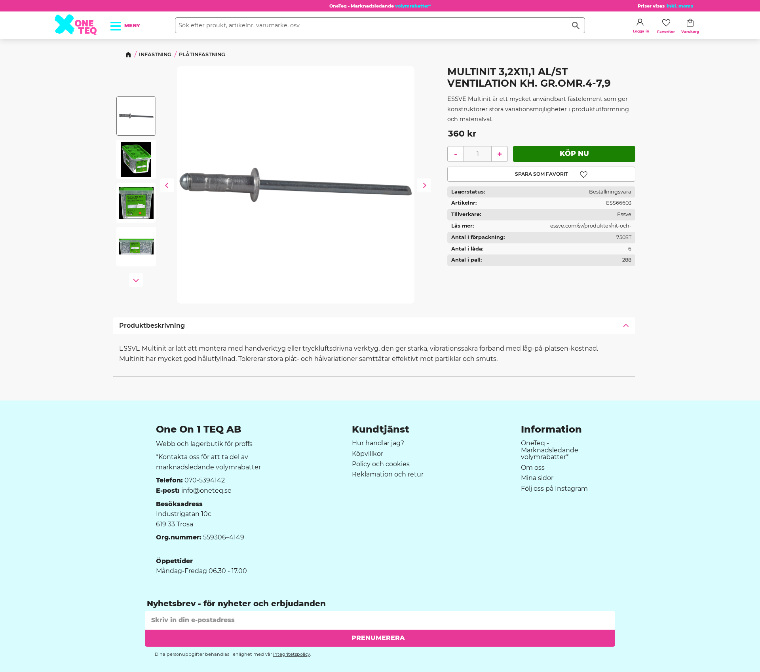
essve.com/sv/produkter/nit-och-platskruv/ (590, 227)
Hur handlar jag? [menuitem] (378, 443)
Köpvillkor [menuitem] (367, 453)
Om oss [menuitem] (533, 467)
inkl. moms (680, 6)
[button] (119, 23)
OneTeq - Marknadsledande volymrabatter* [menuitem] (549, 450)
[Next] (424, 186)
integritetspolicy (291, 654)
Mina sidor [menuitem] (537, 478)
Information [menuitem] (551, 429)
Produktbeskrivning (152, 325)
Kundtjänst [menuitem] (380, 429)
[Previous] (167, 186)
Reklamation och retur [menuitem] (388, 474)
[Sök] (576, 25)
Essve (624, 214)
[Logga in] (640, 22)
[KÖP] (574, 154)
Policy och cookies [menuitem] (381, 464)
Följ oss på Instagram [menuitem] (554, 488)
